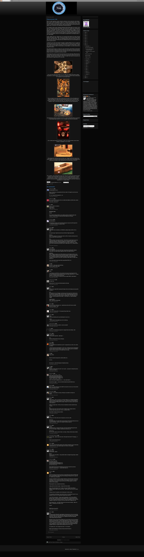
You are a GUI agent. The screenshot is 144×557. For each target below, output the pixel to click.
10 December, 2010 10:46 (53, 277)
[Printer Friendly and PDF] (48, 182)
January (87, 74)
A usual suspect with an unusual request (89, 49)
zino (50, 328)
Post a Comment (51, 532)
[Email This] (63, 182)
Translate (91, 127)
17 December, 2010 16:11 (53, 441)
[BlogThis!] (65, 182)
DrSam (50, 227)
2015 (86, 37)
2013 (86, 40)
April (86, 69)
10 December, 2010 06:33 (53, 225)
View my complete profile (87, 110)
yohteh (50, 309)
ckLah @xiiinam (52, 323)
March (87, 71)
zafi (50, 366)
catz (50, 269)
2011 (86, 43)
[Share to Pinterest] (68, 182)
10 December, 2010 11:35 (53, 301)
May (86, 68)
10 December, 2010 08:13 (53, 245)
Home (63, 537)
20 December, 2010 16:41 (53, 509)
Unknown (51, 471)
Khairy (50, 303)
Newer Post (49, 537)
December (87, 46)
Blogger (77, 549)
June (87, 66)
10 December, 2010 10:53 (53, 284)
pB (49, 263)
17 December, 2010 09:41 (53, 433)
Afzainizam (51, 373)
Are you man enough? (89, 47)
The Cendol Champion (53, 435)
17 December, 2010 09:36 (53, 423)
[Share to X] (66, 182)
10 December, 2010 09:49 (53, 267)
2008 (86, 77)
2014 (86, 38)
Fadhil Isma (51, 198)
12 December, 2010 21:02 (53, 351)
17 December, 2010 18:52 (53, 457)
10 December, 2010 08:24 (53, 261)
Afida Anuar (51, 188)
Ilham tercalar (87, 55)
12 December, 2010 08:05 (53, 331)
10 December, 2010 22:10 (53, 321)
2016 (86, 35)
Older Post (78, 537)
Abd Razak (51, 219)
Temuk (50, 342)
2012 (86, 41)
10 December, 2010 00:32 (53, 202)
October (87, 60)
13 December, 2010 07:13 (53, 364)
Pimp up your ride (52, 19)
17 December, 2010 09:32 (53, 413)
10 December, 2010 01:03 (53, 209)
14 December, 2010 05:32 (53, 383)
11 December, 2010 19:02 (53, 326)
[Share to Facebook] (67, 182)
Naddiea (50, 385)
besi (50, 204)
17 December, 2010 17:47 (53, 447)
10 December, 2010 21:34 (53, 312)
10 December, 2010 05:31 (53, 217)
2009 (86, 76)
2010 (86, 44)
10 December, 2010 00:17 (53, 196)
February (87, 72)
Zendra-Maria (51, 391)
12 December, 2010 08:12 (53, 340)
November (87, 58)
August (87, 63)
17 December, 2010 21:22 (53, 469)
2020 (86, 32)
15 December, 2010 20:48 (53, 395)
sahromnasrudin (52, 279)
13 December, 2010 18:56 (53, 371)
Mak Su (50, 443)
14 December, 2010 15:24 (53, 389)
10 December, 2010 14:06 (53, 307)
